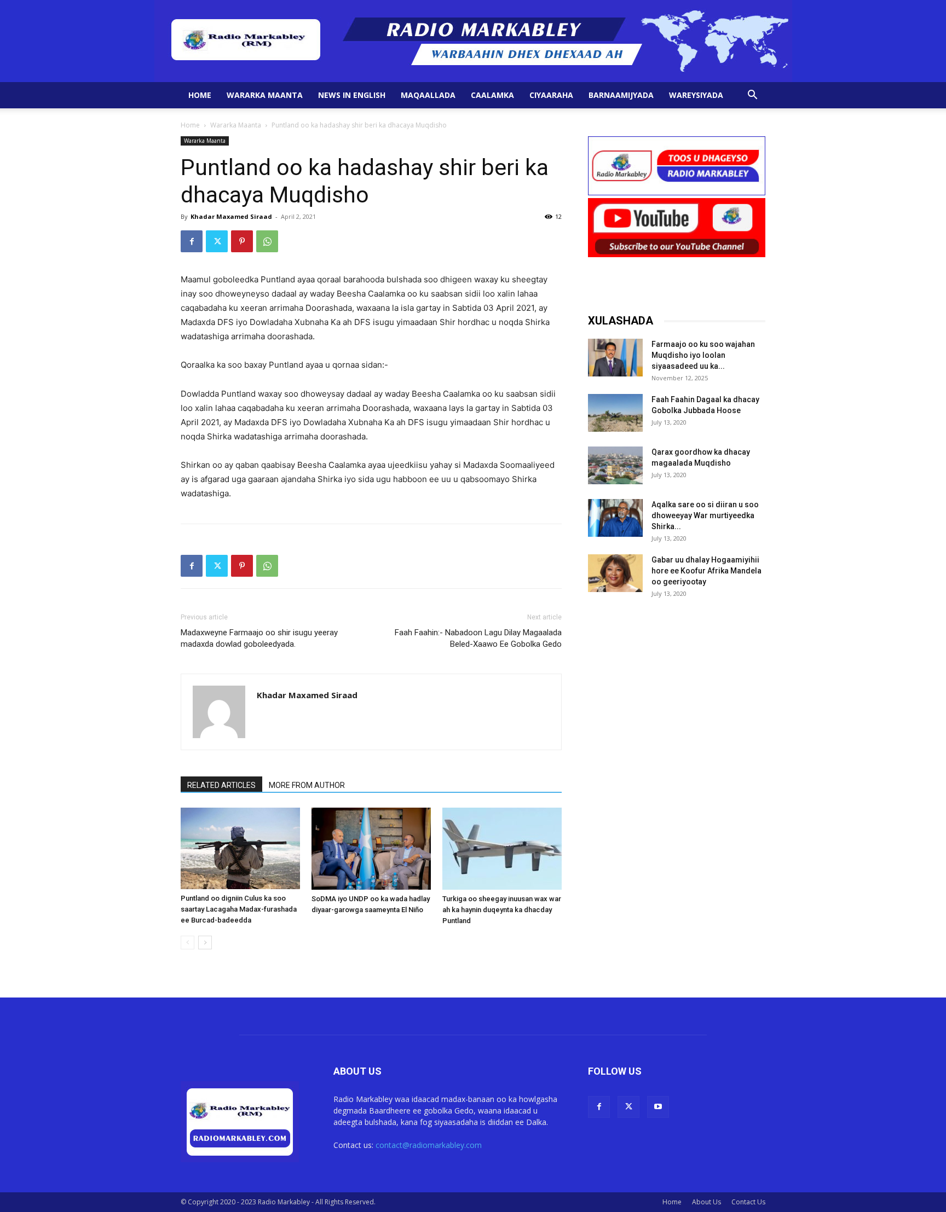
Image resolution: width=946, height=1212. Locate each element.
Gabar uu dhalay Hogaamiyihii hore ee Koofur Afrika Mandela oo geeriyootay (706, 570)
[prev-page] (187, 942)
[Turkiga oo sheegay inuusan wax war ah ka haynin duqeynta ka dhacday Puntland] (502, 849)
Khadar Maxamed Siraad (231, 216)
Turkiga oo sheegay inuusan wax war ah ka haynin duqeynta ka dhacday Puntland (501, 910)
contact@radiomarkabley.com (429, 1145)
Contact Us (748, 1202)
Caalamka (492, 95)
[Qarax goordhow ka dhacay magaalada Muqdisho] (615, 465)
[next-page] (205, 942)
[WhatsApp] (267, 241)
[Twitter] (217, 241)
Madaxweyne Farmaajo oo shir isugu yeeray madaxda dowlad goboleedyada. (259, 638)
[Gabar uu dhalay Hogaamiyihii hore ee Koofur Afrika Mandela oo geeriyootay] (615, 573)
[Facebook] (192, 241)
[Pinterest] (242, 241)
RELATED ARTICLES (221, 785)
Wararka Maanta (265, 95)
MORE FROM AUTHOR (307, 785)
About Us (706, 1202)
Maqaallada (428, 95)
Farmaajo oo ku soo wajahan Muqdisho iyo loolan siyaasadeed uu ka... (703, 355)
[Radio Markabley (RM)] (473, 41)
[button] (752, 96)
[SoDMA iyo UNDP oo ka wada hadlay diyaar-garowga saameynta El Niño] (371, 849)
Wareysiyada (696, 95)
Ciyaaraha (551, 95)
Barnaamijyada (621, 95)
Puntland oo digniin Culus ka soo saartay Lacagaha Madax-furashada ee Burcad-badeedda (239, 909)
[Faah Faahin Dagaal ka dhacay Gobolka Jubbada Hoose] (615, 413)
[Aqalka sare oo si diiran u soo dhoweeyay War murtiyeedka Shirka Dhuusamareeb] (615, 518)
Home (199, 95)
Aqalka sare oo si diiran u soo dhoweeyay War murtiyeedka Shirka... (705, 515)
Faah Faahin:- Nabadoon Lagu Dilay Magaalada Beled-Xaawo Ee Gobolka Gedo (478, 638)
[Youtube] (658, 1107)
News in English (351, 95)
